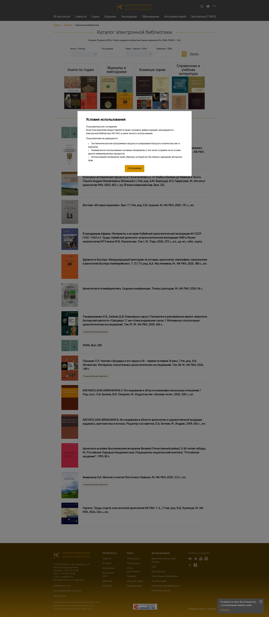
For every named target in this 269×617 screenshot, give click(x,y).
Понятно (225, 610)
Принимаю (134, 168)
